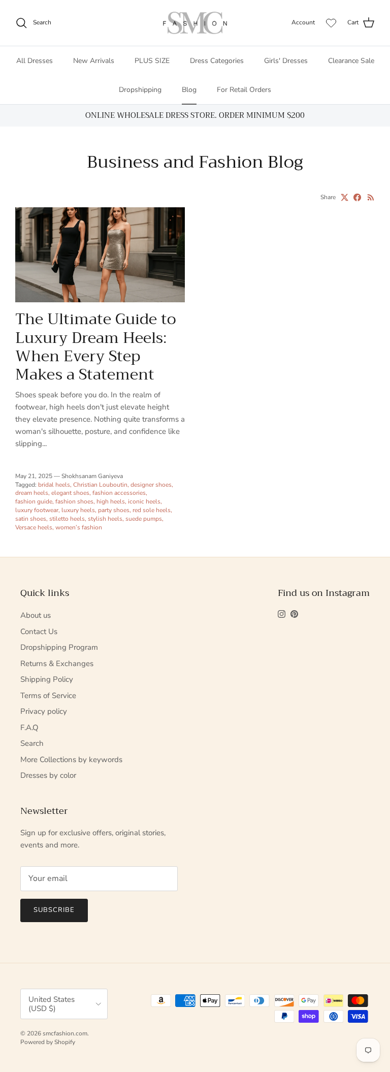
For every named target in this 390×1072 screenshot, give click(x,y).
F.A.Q (29, 727)
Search (32, 743)
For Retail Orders (244, 89)
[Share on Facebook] (357, 197)
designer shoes (151, 485)
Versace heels (33, 527)
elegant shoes (70, 493)
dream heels (31, 493)
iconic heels (144, 501)
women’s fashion (78, 527)
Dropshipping (140, 89)
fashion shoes (74, 501)
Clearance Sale (351, 61)
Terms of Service (48, 695)
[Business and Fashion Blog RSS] (371, 197)
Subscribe (54, 910)
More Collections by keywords (71, 759)
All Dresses (34, 61)
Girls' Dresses (286, 61)
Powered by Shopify (47, 1042)
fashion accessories (119, 493)
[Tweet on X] (344, 197)
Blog (189, 89)
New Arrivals (93, 61)
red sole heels (152, 510)
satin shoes (30, 519)
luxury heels (78, 510)
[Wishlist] (331, 23)
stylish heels (105, 519)
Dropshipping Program (59, 647)
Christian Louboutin (100, 485)
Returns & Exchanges (56, 663)
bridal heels (54, 485)
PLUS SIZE (152, 61)
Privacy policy (43, 711)
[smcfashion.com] (195, 23)
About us (35, 615)
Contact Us (38, 631)
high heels (110, 501)
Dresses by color (48, 775)
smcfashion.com (65, 1033)
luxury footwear (36, 510)
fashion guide (33, 501)
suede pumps (143, 519)
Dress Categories (217, 61)
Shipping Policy (46, 679)
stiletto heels (67, 519)
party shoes (113, 510)
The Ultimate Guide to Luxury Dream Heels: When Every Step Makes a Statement (95, 347)
